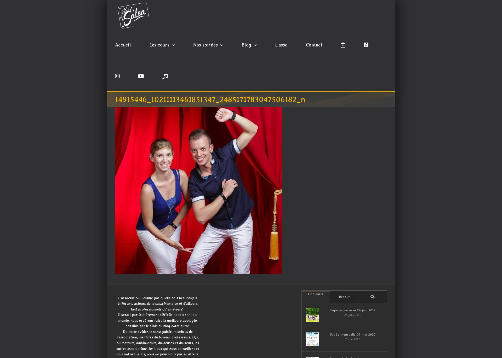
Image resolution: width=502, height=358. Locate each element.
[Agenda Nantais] (343, 44)
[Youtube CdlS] (141, 75)
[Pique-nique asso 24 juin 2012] (312, 315)
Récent (344, 297)
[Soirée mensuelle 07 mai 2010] (312, 339)
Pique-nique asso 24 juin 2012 (352, 310)
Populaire (316, 294)
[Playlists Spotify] (165, 75)
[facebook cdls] (366, 44)
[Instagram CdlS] (117, 75)
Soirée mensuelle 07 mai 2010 (352, 334)
